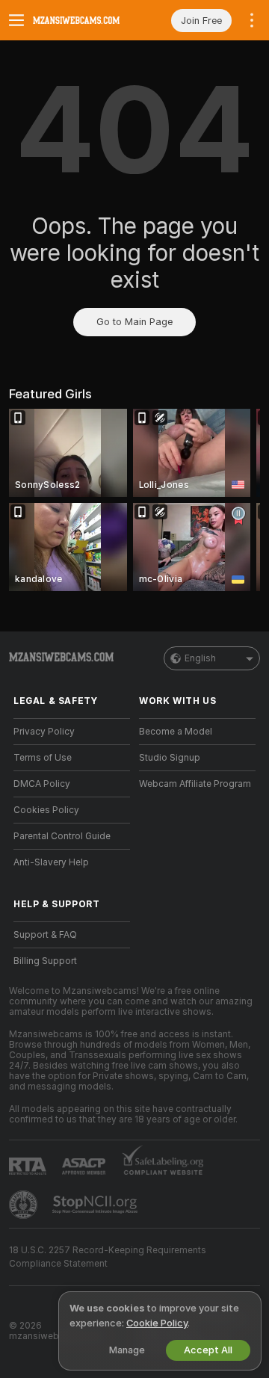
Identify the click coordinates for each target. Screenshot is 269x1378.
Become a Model (175, 731)
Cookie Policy (157, 1323)
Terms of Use (42, 758)
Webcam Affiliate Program (195, 784)
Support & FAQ (45, 935)
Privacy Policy (44, 731)
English (200, 658)
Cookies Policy (46, 810)
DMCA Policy (41, 784)
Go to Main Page (134, 321)
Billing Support (45, 961)
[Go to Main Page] (83, 20)
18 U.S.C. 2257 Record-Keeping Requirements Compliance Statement (107, 1257)
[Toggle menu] (16, 20)
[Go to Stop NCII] (96, 1205)
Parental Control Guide (62, 836)
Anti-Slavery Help (51, 862)
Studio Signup (169, 758)
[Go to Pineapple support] (24, 1204)
